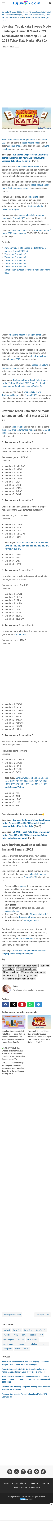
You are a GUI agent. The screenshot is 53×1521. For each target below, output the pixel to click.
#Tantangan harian (28, 975)
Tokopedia (7, 1349)
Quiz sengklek (8, 1339)
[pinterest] (22, 1004)
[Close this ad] (51, 1504)
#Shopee (45, 966)
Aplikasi (6, 1330)
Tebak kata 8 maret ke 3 (15, 260)
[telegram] (38, 1004)
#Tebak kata (8, 969)
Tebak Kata (36, 392)
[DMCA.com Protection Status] (26, 1500)
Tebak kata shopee (39, 185)
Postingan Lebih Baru (12, 1315)
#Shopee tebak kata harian (33, 972)
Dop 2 (16, 1335)
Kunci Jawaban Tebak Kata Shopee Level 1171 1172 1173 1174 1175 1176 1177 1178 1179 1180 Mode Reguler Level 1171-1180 (26, 1379)
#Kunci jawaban (10, 972)
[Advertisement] (26, 78)
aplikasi (11, 146)
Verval (17, 1349)
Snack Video (8, 1344)
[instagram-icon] (23, 1471)
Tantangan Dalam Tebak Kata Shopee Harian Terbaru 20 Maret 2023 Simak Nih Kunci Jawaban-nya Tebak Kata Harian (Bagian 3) (24, 383)
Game (24, 1335)
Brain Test (28, 1330)
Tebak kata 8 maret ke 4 (15, 263)
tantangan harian (27, 139)
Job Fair (33, 1335)
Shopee (27, 392)
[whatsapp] (30, 1004)
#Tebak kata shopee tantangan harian (20, 966)
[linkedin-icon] (29, 1471)
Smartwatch (32, 1339)
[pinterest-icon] (36, 1471)
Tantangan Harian (10, 395)
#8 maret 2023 (9, 975)
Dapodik (6, 1335)
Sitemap (15, 1483)
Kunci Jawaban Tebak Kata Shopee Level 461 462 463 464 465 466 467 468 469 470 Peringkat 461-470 (27, 545)
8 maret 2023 (19, 218)
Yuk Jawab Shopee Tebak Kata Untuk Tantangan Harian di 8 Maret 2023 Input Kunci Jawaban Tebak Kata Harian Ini (25, 158)
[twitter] (13, 1004)
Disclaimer (24, 1483)
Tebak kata (7, 139)
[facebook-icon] (9, 1471)
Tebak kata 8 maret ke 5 (15, 266)
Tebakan (33, 1344)
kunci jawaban (18, 427)
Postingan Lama (42, 1315)
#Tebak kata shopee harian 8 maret (19, 979)
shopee (15, 139)
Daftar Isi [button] (6, 242)
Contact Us (44, 1483)
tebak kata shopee (10, 209)
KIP (41, 1335)
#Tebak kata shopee (26, 969)
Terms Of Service (20, 1488)
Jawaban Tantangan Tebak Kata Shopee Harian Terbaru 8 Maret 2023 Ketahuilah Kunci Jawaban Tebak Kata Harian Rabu (26, 823)
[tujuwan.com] (26, 3)
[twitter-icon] (16, 1471)
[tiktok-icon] (43, 1471)
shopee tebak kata (27, 215)
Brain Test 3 (40, 1330)
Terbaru (6, 1483)
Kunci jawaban (19, 233)
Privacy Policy (34, 1488)
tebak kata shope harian (28, 166)
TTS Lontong (22, 1344)
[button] (50, 3)
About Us (34, 1483)
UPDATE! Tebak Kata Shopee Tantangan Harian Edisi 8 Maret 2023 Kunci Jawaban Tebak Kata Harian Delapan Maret (26, 835)
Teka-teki (44, 1344)
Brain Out (17, 1330)
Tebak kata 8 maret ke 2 (15, 257)
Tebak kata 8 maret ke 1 (15, 254)
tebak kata (15, 230)
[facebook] (5, 1004)
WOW (26, 1349)
